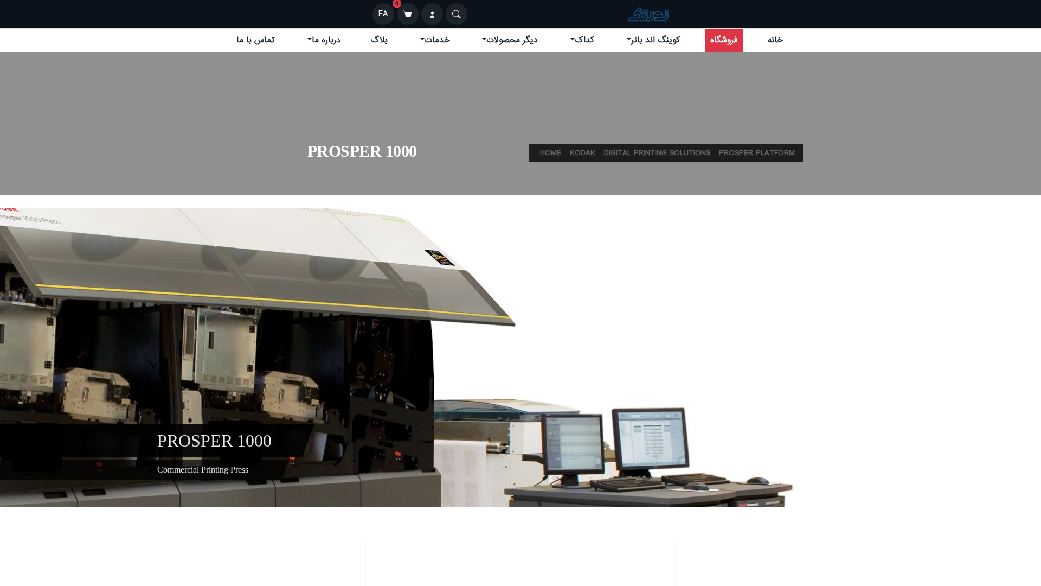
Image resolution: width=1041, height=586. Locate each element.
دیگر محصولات (512, 40)
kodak (582, 153)
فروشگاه (723, 40)
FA (383, 14)
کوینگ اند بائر (655, 40)
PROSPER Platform (757, 153)
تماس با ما (255, 40)
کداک (584, 40)
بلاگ (379, 40)
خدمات (437, 40)
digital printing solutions (657, 153)
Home (550, 153)
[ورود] (432, 14)
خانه (775, 40)
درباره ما (326, 40)
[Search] (456, 14)
